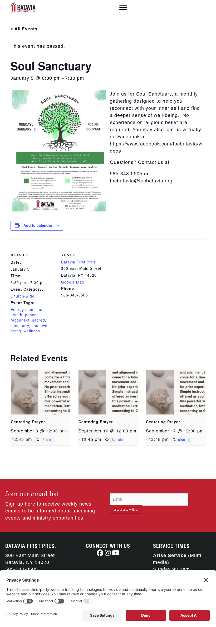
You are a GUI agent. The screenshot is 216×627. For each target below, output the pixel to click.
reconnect (20, 320)
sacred (38, 320)
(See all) (47, 439)
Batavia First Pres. (79, 262)
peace (31, 314)
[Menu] (123, 7)
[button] (100, 552)
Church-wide (23, 296)
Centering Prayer (28, 421)
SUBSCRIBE (126, 509)
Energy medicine (26, 309)
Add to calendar (37, 225)
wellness (32, 330)
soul (36, 325)
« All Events (24, 29)
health (16, 314)
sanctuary (20, 325)
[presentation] (40, 392)
